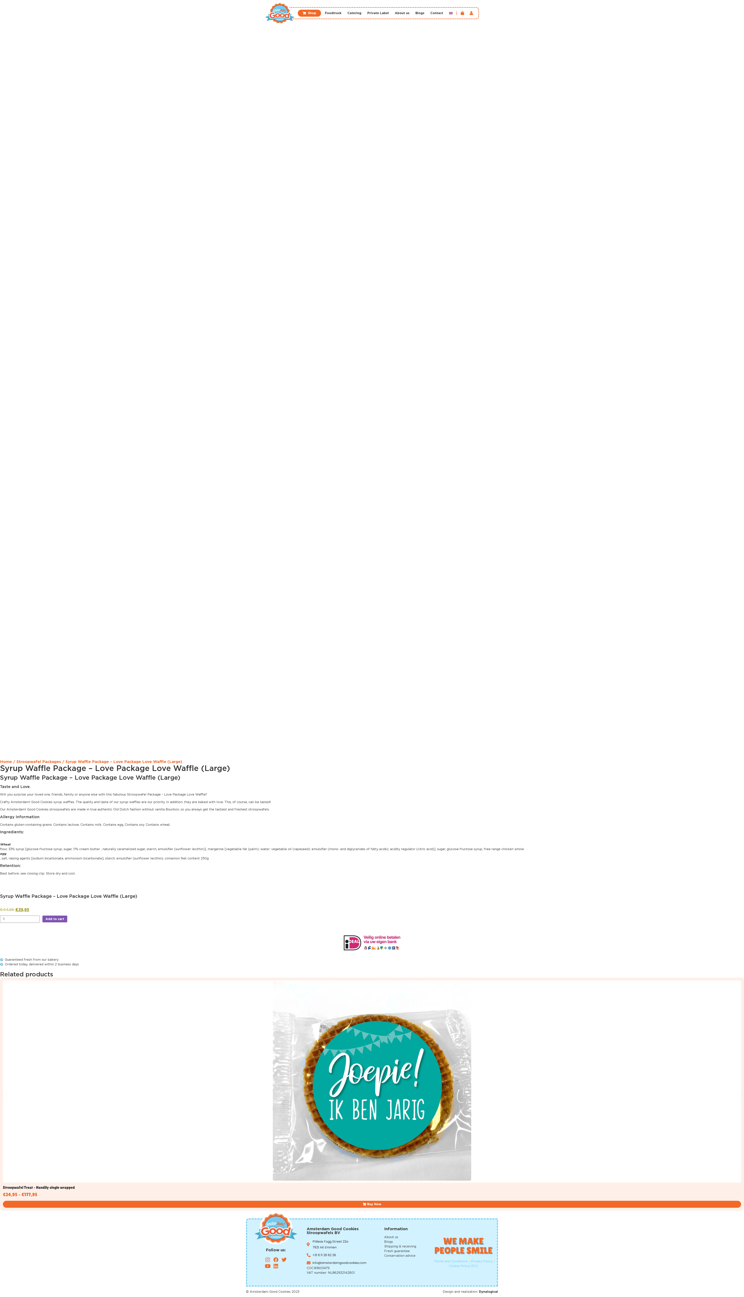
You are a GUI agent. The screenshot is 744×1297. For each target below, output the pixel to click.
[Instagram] (267, 1259)
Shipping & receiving (400, 1246)
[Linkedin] (275, 1266)
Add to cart (55, 919)
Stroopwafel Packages (38, 762)
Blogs (419, 13)
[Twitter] (284, 1259)
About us (402, 13)
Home (6, 762)
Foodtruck (333, 13)
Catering (354, 13)
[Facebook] (275, 1259)
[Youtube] (267, 1266)
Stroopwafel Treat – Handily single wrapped (39, 1187)
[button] (2, 1095)
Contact (436, 13)
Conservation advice (399, 1255)
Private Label (378, 13)
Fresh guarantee (397, 1251)
